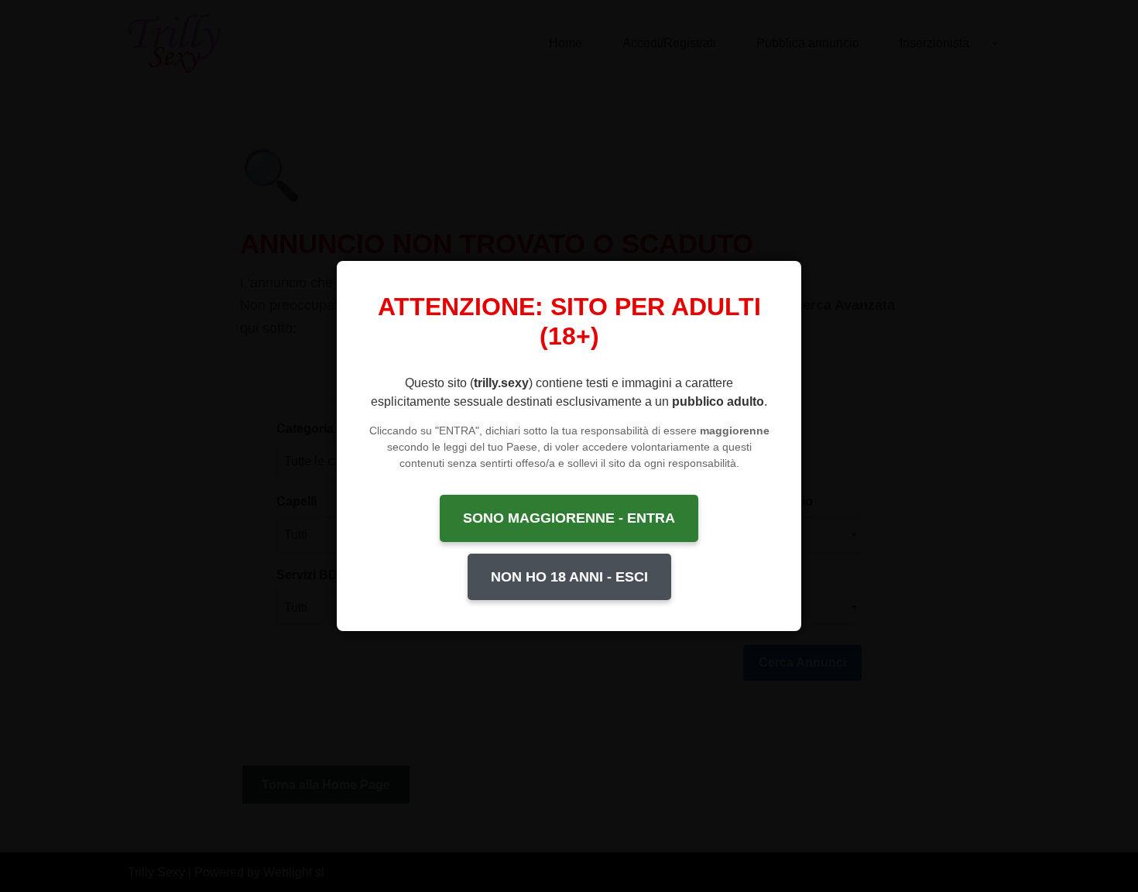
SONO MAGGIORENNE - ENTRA (569, 518)
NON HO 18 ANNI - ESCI (569, 577)
